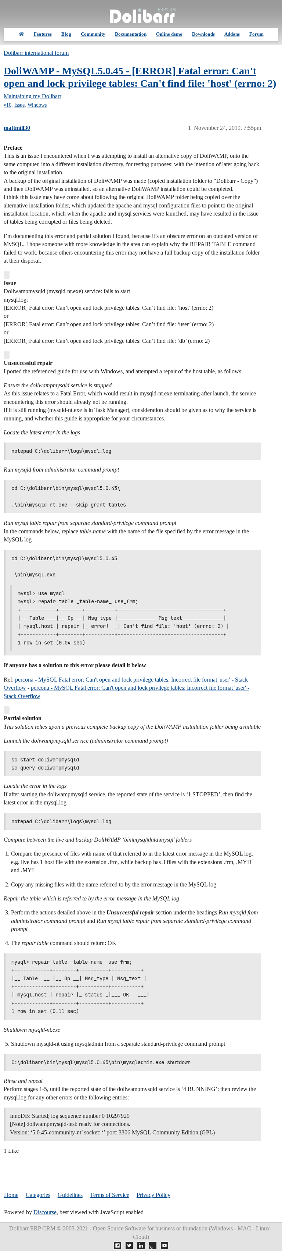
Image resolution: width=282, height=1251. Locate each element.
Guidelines (70, 1195)
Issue (19, 105)
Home (11, 1195)
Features (43, 34)
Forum (256, 34)
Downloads (203, 34)
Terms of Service (109, 1195)
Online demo (169, 34)
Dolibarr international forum (36, 53)
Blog (66, 34)
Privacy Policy (153, 1195)
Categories (38, 1195)
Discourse (45, 1212)
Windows (37, 105)
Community (93, 34)
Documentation (131, 34)
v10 (7, 105)
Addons (232, 34)
